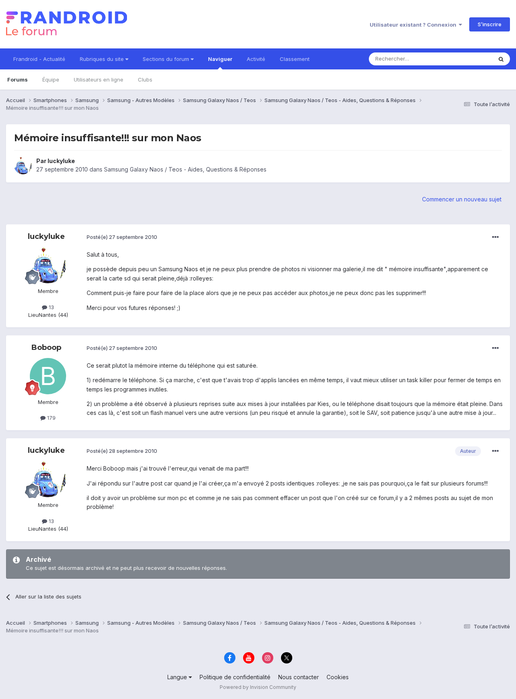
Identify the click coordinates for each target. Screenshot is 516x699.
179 (51, 417)
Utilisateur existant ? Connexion (414, 24)
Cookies (338, 677)
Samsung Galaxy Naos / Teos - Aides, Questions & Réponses (185, 169)
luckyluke (61, 160)
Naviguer (220, 59)
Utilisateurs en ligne (98, 79)
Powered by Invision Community (258, 687)
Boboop (46, 347)
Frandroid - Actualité (39, 59)
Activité (256, 59)
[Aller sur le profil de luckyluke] (23, 165)
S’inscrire (489, 24)
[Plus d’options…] (495, 237)
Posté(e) (122, 237)
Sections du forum (167, 59)
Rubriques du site (102, 59)
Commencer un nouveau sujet (461, 199)
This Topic (468, 59)
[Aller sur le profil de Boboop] (48, 376)
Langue (178, 677)
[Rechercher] (501, 58)
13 (50, 307)
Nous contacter (298, 677)
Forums (17, 79)
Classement (295, 59)
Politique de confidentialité (235, 677)
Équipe (50, 79)
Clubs (145, 79)
